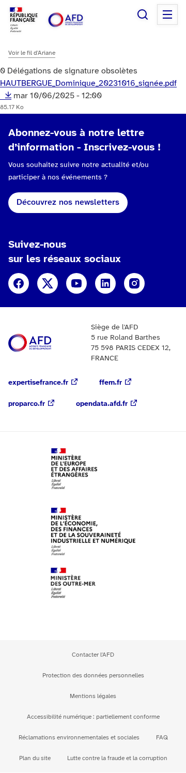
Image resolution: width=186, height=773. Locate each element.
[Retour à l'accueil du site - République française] (76, 20)
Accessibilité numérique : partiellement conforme (93, 717)
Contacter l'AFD (93, 654)
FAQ (162, 737)
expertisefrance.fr (38, 383)
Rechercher (142, 14)
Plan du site (35, 758)
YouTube (76, 283)
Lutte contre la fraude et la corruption (117, 758)
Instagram (134, 283)
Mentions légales (93, 696)
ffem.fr (110, 383)
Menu (167, 14)
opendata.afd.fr (102, 404)
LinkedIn (105, 283)
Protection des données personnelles (93, 675)
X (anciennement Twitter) (47, 283)
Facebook (18, 283)
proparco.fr (26, 404)
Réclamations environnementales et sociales (79, 737)
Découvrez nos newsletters (68, 202)
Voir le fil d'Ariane (31, 53)
